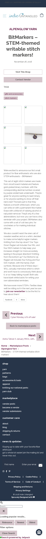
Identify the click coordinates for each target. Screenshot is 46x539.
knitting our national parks (15, 388)
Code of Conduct (33, 482)
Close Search (8, 533)
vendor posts (8, 404)
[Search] (23, 504)
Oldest (32, 522)
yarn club (6, 391)
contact (6, 435)
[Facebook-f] (6, 471)
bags (4, 377)
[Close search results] (3, 511)
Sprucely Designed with (22, 497)
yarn (4, 369)
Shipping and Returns (23, 487)
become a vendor (10, 407)
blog (4, 427)
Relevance (7, 522)
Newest (20, 522)
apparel (6, 384)
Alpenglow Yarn (23, 29)
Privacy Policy (14, 477)
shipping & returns (11, 431)
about (5, 423)
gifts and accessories (14, 94)
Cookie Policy (32, 477)
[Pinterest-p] (10, 471)
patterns (6, 373)
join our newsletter (15, 291)
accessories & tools (11, 380)
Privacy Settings (23, 490)
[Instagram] (3, 471)
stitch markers (11, 98)
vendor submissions (11, 411)
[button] (23, 79)
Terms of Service (12, 482)
